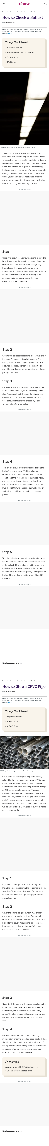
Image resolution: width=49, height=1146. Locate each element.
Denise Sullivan (9, 23)
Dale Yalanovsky (9, 692)
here (10, 33)
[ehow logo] (24, 3)
